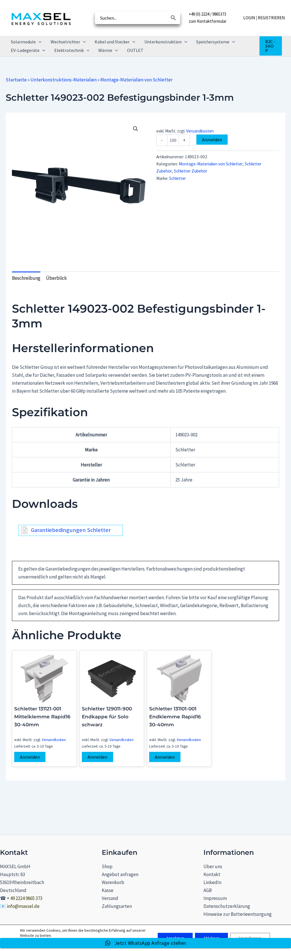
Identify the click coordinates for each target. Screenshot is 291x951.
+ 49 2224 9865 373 (24, 898)
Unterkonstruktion (163, 42)
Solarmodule (23, 42)
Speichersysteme (212, 42)
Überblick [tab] (56, 278)
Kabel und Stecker (112, 42)
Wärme (105, 50)
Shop (107, 866)
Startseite (16, 80)
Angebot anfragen (120, 874)
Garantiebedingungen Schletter (71, 530)
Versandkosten (200, 131)
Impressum (215, 898)
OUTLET (135, 50)
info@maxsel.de (23, 906)
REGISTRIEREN (271, 17)
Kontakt (211, 874)
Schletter (177, 178)
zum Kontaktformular (207, 21)
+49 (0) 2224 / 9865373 (207, 14)
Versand (110, 898)
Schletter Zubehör (190, 171)
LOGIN (249, 17)
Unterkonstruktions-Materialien (63, 80)
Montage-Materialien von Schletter (136, 80)
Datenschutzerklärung (226, 906)
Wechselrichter (65, 42)
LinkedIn (212, 882)
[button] (38, 41)
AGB (207, 890)
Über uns (212, 866)
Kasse (107, 890)
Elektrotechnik (69, 50)
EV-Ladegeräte (25, 50)
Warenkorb (113, 882)
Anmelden (212, 139)
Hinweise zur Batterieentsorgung (237, 914)
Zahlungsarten (117, 906)
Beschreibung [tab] (26, 278)
